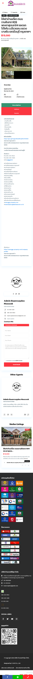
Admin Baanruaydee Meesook (14, 302)
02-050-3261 (10, 309)
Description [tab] (16, 105)
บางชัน (21, 39)
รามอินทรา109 (8, 444)
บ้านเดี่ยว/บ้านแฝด (13, 15)
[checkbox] (4, 360)
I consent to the (14, 360)
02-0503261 (7, 580)
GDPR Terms (18, 360)
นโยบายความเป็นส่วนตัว (7, 668)
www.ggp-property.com (11, 202)
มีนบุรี (18, 444)
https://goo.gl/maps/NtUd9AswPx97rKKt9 (16, 139)
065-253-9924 (11, 312)
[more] (26, 458)
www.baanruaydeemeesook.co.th (14, 204)
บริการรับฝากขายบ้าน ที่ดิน (23, 668)
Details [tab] (16, 113)
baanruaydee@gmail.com (11, 586)
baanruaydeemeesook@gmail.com (16, 316)
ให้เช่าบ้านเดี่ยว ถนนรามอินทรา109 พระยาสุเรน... (16, 449)
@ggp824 (10, 160)
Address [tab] (16, 109)
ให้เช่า (4, 15)
